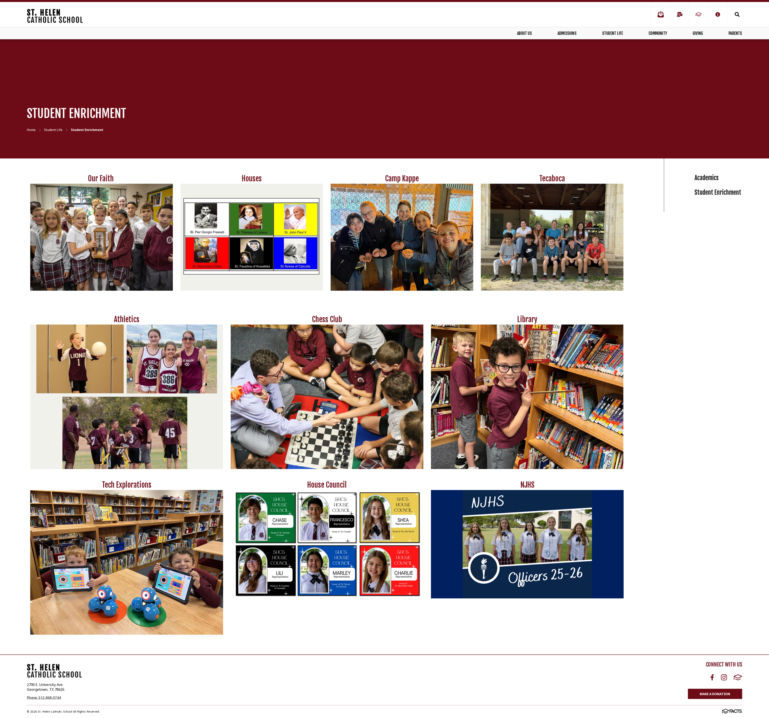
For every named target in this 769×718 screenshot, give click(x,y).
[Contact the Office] (660, 14)
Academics (707, 178)
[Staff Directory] (679, 14)
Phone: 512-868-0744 (44, 697)
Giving (698, 33)
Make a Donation (715, 694)
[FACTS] (698, 14)
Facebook (712, 677)
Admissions (567, 33)
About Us (524, 33)
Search (734, 14)
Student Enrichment (718, 192)
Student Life (612, 33)
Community (658, 33)
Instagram (724, 677)
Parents (735, 33)
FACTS (738, 677)
